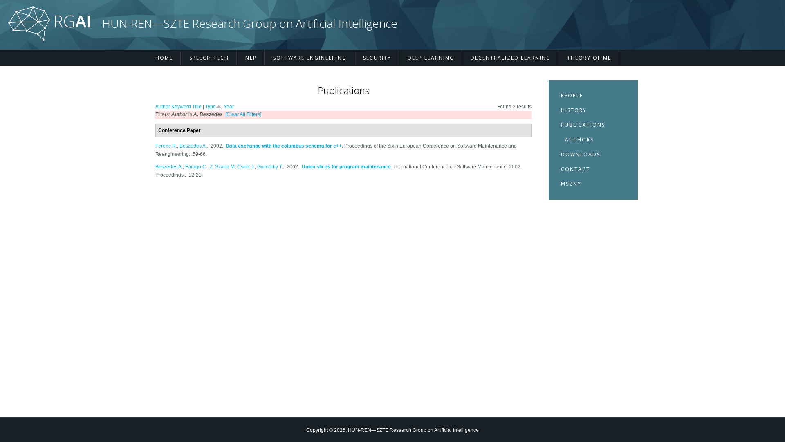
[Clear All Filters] (243, 114)
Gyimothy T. (270, 167)
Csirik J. (246, 167)
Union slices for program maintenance (346, 167)
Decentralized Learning (511, 57)
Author (162, 107)
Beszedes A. (193, 146)
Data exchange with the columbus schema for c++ (284, 146)
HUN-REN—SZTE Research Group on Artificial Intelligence (249, 23)
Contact (575, 169)
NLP (251, 57)
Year (229, 107)
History (574, 110)
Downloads (580, 154)
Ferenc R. (166, 146)
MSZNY (571, 183)
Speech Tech (209, 57)
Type (210, 107)
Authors (579, 139)
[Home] (49, 39)
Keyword (181, 107)
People (572, 95)
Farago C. (196, 167)
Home (164, 57)
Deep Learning (431, 57)
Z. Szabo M (222, 167)
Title (197, 107)
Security (377, 57)
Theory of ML (589, 57)
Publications (583, 124)
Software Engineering (310, 57)
